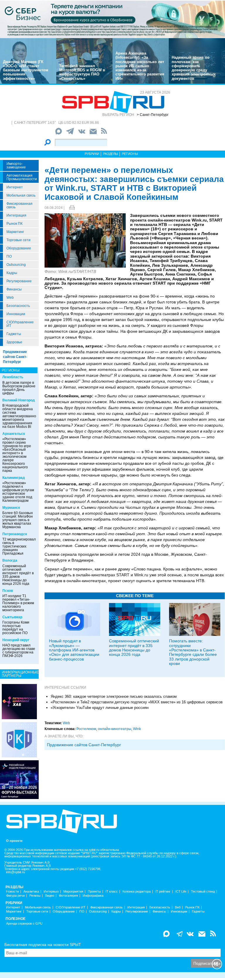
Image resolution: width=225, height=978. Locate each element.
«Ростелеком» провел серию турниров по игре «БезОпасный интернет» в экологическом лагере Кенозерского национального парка (16, 455)
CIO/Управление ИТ (20, 323)
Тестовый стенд (203, 891)
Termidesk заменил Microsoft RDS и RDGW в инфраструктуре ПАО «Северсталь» (82, 72)
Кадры (11, 273)
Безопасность (18, 306)
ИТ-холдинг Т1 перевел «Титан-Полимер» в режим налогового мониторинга (18, 603)
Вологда (9, 560)
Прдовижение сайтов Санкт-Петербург (84, 744)
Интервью (51, 891)
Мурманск (11, 508)
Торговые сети (18, 240)
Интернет (14, 187)
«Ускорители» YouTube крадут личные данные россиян (100, 707)
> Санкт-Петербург (152, 115)
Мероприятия (73, 891)
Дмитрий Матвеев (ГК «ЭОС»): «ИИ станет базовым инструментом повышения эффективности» (25, 70)
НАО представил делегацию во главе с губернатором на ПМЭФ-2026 (18, 650)
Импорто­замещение (16, 165)
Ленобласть (12, 377)
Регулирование (19, 281)
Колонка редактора (136, 891)
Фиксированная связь (19, 205)
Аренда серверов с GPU (24, 923)
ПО (9, 256)
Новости (12, 891)
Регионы (130, 154)
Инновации (15, 314)
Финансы (14, 289)
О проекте (14, 840)
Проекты (94, 891)
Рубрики (92, 154)
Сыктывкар (12, 617)
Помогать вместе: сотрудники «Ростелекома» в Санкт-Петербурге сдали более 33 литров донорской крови (193, 652)
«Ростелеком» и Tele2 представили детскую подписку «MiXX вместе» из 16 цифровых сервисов (137, 702)
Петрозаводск (14, 534)
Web (10, 297)
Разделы (110, 154)
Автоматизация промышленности (21, 177)
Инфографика (93, 895)
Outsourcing (16, 264)
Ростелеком (86, 729)
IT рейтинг (163, 891)
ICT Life (180, 891)
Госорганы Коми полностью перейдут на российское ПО (15, 627)
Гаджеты (13, 334)
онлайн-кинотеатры (114, 729)
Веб (177, 907)
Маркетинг (15, 232)
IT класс (111, 891)
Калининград (13, 478)
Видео (49, 895)
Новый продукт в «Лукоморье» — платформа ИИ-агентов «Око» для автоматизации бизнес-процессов (74, 650)
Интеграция (16, 215)
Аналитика (31, 891)
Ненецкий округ (15, 640)
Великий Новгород (18, 400)
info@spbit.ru (15, 872)
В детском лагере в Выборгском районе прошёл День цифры (18, 388)
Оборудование (18, 248)
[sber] (112, 19)
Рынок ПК (14, 223)
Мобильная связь (20, 195)
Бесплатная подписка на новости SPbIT (42, 944)
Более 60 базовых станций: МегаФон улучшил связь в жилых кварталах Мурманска (17, 520)
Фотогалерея (68, 895)
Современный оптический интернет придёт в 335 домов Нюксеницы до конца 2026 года (18, 575)
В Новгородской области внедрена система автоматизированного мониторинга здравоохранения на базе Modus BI (20, 416)
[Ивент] (19, 701)
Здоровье (14, 342)
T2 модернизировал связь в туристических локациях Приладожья (19, 546)
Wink (137, 729)
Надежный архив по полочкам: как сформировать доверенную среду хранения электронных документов (194, 67)
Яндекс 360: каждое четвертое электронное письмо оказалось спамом (114, 696)
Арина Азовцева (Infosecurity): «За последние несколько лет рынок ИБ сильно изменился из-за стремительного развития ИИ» (139, 66)
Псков (7, 591)
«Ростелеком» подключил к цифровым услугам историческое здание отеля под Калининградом (18, 492)
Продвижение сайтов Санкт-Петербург (15, 357)
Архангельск (13, 434)
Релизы (34, 895)
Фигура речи (15, 895)
